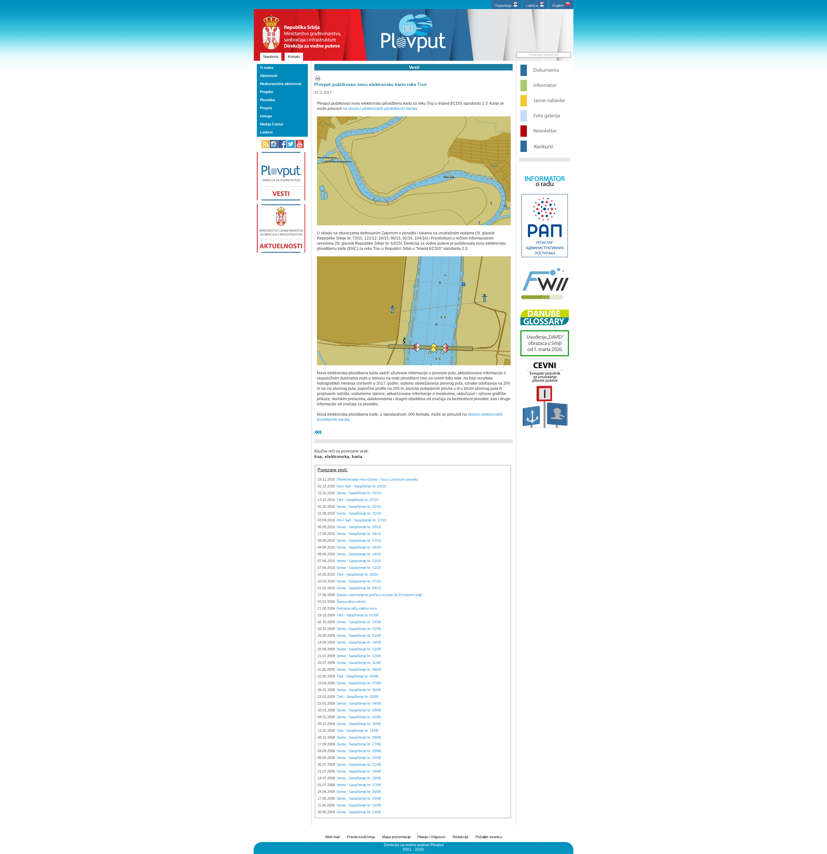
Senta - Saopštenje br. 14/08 (359, 805)
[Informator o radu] (544, 192)
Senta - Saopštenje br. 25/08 (359, 758)
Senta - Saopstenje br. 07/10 (359, 581)
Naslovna (270, 57)
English (558, 5)
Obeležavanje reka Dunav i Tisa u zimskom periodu (377, 479)
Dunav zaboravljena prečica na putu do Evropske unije (379, 595)
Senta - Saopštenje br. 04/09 (359, 703)
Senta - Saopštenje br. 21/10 (359, 513)
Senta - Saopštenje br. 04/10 (359, 588)
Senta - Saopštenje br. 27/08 (359, 744)
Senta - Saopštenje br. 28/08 (359, 737)
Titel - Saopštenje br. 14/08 (357, 730)
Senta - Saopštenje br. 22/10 (359, 506)
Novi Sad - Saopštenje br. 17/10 (361, 520)
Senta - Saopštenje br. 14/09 (359, 642)
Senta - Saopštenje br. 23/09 (359, 629)
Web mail (332, 837)
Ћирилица (503, 5)
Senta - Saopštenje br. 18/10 (359, 534)
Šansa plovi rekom (351, 601)
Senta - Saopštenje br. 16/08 (359, 792)
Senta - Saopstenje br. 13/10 (359, 561)
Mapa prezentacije (396, 837)
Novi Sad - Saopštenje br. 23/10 (361, 486)
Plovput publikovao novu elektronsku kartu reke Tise (370, 84)
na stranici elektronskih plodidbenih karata (380, 108)
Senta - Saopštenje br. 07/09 (359, 683)
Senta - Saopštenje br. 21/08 (359, 764)
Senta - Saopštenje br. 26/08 (359, 751)
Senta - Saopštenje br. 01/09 (359, 717)
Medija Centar (271, 124)
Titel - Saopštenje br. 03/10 (357, 574)
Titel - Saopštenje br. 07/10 (357, 500)
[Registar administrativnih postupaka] (544, 256)
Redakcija (460, 837)
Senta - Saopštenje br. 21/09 (359, 635)
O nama (266, 67)
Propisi (266, 108)
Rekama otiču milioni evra (357, 608)
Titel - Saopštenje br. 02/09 (357, 697)
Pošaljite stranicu (489, 837)
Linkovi (266, 132)
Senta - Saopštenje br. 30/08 (359, 724)
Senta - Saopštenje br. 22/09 (359, 622)
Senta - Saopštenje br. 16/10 (359, 547)
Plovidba (267, 100)
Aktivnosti (268, 76)
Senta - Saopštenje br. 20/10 (359, 527)
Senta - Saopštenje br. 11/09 (359, 663)
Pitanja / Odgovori (431, 837)
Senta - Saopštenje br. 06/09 (359, 690)
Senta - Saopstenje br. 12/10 (359, 568)
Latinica (532, 5)
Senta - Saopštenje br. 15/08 (359, 798)
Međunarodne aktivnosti (280, 84)
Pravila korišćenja (361, 837)
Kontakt (294, 57)
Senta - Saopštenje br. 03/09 (359, 710)
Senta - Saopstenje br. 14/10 (359, 554)
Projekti (266, 92)
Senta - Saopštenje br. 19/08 (359, 771)
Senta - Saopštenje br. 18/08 (359, 778)
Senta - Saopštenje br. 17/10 (359, 540)
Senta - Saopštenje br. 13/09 (359, 649)
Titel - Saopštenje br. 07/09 (357, 615)
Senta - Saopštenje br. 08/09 (359, 669)
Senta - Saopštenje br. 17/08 (359, 785)
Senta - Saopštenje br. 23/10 (359, 493)
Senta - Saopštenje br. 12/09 (359, 656)
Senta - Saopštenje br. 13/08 (359, 812)
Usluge (266, 116)
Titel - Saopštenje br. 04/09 (357, 676)
